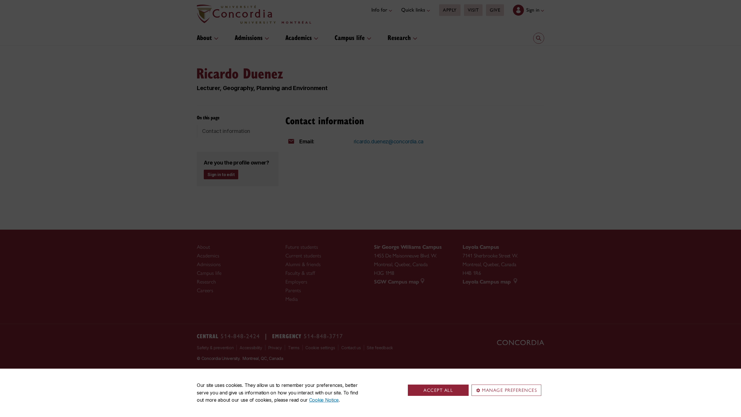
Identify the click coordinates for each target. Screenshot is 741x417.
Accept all (438, 390)
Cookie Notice (324, 400)
